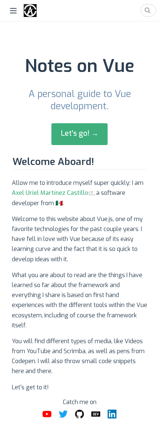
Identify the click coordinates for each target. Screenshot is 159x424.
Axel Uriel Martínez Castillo (50, 193)
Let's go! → (79, 133)
